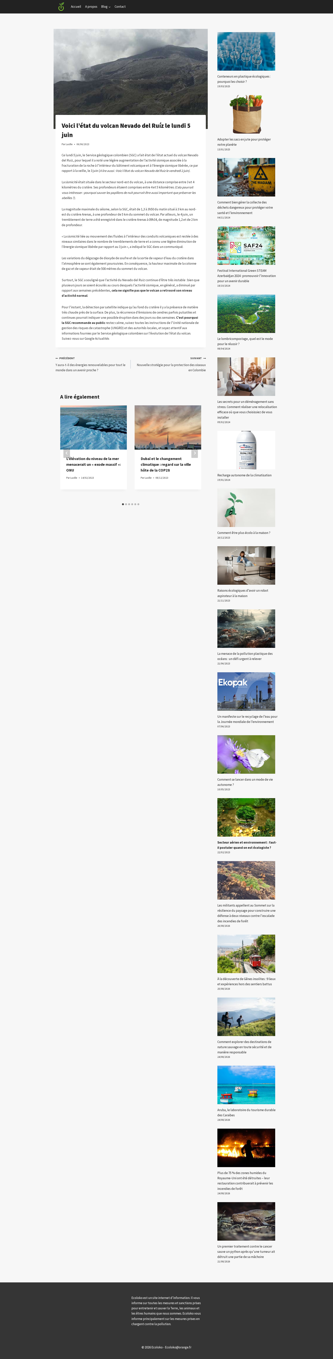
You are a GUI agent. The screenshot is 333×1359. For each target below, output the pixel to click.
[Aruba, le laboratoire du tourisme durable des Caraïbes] (247, 1085)
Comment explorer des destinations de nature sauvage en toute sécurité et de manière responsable (244, 1047)
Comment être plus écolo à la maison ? (243, 533)
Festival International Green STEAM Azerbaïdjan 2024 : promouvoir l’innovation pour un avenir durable (246, 275)
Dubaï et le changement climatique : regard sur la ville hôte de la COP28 (166, 464)
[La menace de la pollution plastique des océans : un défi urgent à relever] (247, 628)
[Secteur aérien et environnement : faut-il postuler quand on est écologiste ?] (247, 817)
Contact (120, 6)
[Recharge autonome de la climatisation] (247, 450)
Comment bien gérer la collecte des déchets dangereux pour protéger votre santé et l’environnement (245, 207)
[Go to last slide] (66, 453)
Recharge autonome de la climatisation (244, 475)
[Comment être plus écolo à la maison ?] (247, 507)
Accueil (76, 6)
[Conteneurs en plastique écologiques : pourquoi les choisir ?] (247, 51)
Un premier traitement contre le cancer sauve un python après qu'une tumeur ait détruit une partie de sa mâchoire (246, 1251)
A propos (91, 6)
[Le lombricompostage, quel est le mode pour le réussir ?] (247, 313)
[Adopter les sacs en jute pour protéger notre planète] (247, 114)
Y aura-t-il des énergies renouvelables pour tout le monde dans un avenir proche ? (90, 364)
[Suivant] (194, 453)
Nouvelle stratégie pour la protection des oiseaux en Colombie (171, 364)
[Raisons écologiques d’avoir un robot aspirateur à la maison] (247, 565)
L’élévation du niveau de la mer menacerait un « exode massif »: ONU (93, 464)
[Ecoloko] (61, 7)
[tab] (123, 504)
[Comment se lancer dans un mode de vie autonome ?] (247, 754)
